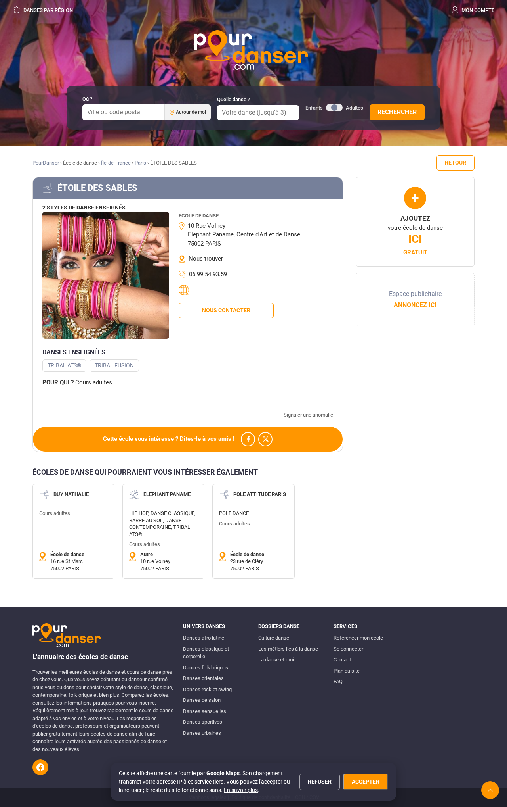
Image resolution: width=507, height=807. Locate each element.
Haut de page (490, 790)
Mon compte (477, 10)
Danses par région (47, 10)
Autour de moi (191, 112)
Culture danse (273, 638)
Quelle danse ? (233, 99)
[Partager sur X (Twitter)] (265, 439)
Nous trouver (206, 258)
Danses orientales (203, 678)
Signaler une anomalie (308, 415)
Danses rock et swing (207, 689)
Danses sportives (202, 722)
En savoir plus (241, 790)
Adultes (354, 108)
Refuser (320, 781)
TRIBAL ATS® (64, 365)
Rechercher (397, 112)
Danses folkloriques (205, 668)
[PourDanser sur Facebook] (40, 767)
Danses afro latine (203, 638)
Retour (455, 162)
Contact (342, 660)
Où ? (87, 99)
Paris (140, 163)
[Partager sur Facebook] (248, 439)
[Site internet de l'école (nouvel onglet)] (185, 290)
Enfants (314, 108)
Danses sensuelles (204, 711)
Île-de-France (116, 163)
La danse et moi (276, 660)
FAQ (338, 681)
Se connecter (348, 649)
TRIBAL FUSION (114, 365)
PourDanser (45, 163)
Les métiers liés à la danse (288, 649)
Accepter (365, 781)
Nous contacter (226, 310)
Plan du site (347, 671)
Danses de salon (202, 700)
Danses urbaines (202, 733)
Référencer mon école (358, 638)
